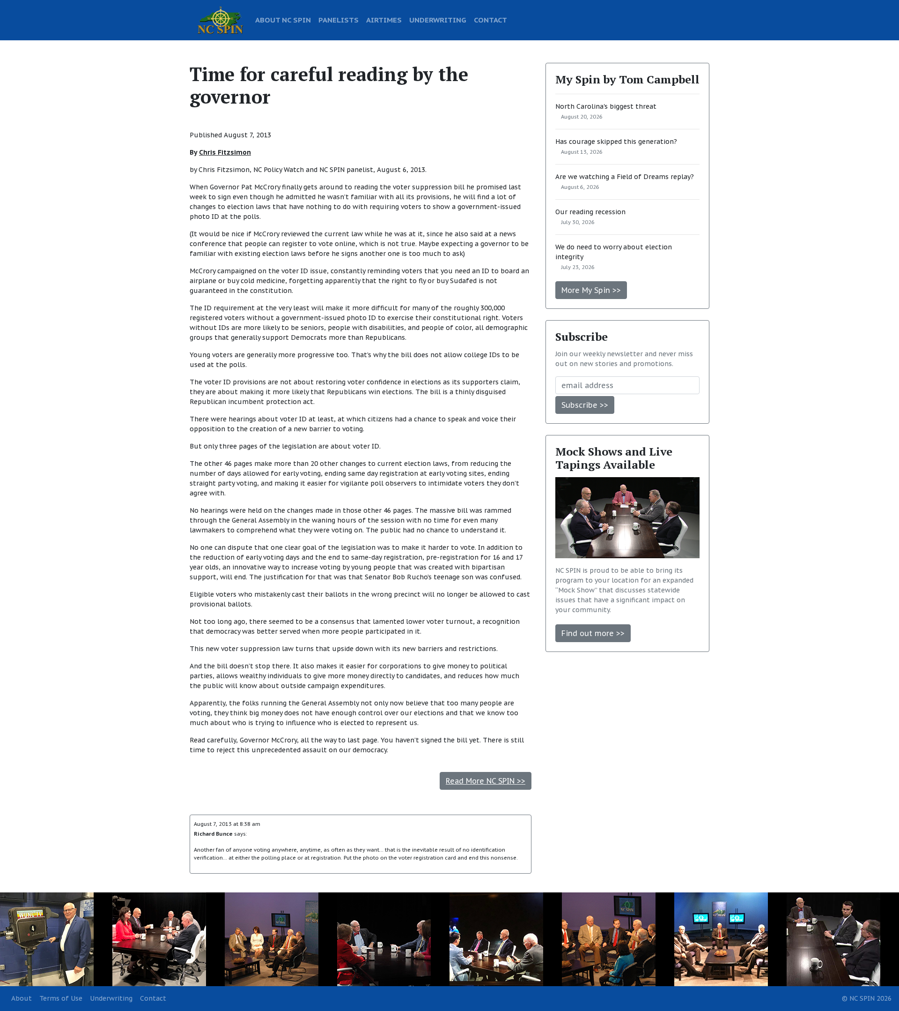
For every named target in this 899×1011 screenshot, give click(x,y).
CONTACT (490, 19)
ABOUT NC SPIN (283, 19)
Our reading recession (590, 212)
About (21, 998)
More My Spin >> (591, 290)
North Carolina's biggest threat (605, 106)
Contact (153, 998)
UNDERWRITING (437, 19)
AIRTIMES (384, 19)
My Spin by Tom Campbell (627, 79)
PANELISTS (338, 19)
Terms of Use (60, 998)
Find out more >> (593, 633)
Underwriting (111, 998)
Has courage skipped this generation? (616, 141)
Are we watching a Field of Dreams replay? (624, 176)
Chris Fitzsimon (225, 152)
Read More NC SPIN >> (485, 781)
